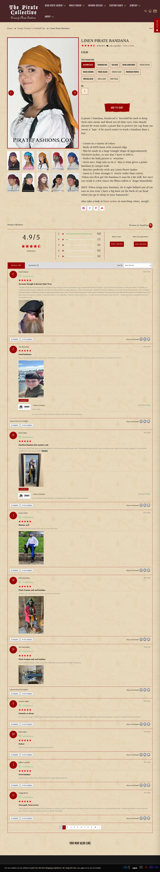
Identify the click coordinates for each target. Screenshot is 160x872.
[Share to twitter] (148, 339)
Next (151, 28)
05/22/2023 (147, 732)
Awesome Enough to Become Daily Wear (35, 284)
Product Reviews (15, 225)
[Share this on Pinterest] (96, 208)
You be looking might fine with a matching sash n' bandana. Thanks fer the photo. (60, 498)
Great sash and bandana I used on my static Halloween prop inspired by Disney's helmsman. (50, 663)
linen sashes (110, 201)
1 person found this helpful (19, 421)
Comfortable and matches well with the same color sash (38, 528)
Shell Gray (102, 79)
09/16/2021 (147, 762)
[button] (89, 45)
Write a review (128, 46)
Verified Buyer (27, 276)
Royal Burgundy (128, 65)
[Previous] (11, 93)
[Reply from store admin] (24, 407)
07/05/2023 (141, 405)
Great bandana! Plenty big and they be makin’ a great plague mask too (43, 778)
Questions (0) (34, 265)
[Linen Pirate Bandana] (43, 92)
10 (95, 827)
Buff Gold (114, 79)
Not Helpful (28, 339)
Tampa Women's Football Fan (31, 28)
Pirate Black (102, 72)
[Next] (75, 93)
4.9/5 (31, 237)
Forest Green (145, 65)
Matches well (24, 525)
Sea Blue (115, 65)
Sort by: (120, 265)
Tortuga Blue (88, 79)
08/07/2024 (146, 272)
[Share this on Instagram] (83, 208)
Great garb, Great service (29, 805)
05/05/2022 (146, 513)
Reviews (157, 24)
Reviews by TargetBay (138, 225)
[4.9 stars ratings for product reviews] (31, 247)
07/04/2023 (147, 347)
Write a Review (117, 244)
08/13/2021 (147, 793)
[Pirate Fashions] (23, 11)
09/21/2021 (147, 578)
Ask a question (115, 46)
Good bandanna (25, 354)
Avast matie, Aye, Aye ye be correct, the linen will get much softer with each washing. (57, 412)
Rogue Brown (88, 72)
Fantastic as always (26, 713)
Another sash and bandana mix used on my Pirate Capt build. (39, 593)
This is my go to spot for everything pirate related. (36, 747)
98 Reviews (101, 46)
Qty (82, 86)
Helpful (15, 339)
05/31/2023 (147, 433)
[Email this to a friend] (102, 208)
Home (10, 28)
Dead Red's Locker (53, 5)
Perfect (21, 744)
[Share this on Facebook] (89, 208)
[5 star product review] (25, 280)
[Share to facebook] (141, 339)
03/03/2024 (147, 701)
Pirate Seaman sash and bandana (32, 590)
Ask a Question (140, 244)
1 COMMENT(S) (23, 400)
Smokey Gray (117, 72)
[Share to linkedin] (144, 339)
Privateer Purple (132, 72)
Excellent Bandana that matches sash (33, 445)
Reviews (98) (16, 265)
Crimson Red (102, 65)
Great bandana (24, 774)
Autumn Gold (88, 65)
